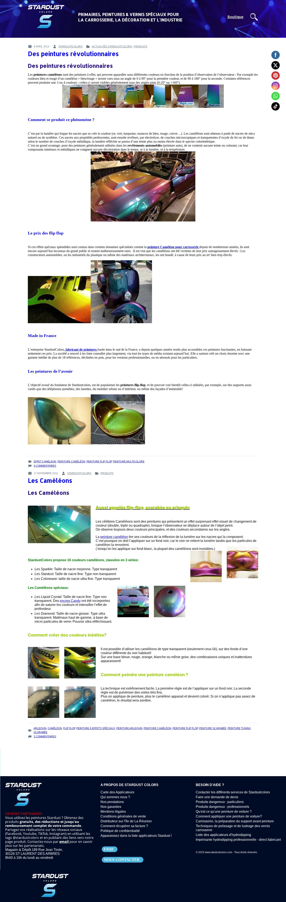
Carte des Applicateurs (117, 792)
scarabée (40, 732)
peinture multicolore (128, 461)
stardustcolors (70, 46)
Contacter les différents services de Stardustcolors (233, 792)
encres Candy (70, 601)
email (64, 841)
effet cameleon (45, 461)
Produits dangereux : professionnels (222, 806)
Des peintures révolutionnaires (73, 53)
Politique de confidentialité (120, 831)
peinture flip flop (99, 461)
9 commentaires (45, 466)
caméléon (55, 728)
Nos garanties (110, 806)
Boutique (235, 17)
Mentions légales (113, 811)
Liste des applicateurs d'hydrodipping (223, 835)
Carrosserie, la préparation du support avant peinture (235, 821)
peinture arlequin (129, 728)
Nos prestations (112, 802)
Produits (140, 46)
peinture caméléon (71, 461)
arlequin (39, 728)
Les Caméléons (50, 480)
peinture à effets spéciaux (95, 728)
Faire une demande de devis (217, 797)
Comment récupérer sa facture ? (124, 826)
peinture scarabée (212, 728)
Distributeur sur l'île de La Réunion (126, 821)
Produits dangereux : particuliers (220, 802)
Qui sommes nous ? (115, 797)
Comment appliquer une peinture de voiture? (229, 816)
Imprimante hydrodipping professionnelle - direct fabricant (238, 839)
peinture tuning (239, 728)
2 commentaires (45, 737)
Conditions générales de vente (123, 816)
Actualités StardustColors (112, 46)
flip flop (69, 728)
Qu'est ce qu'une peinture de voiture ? (224, 811)
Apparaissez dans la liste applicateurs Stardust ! (136, 835)
